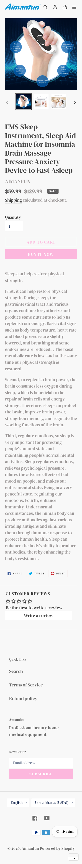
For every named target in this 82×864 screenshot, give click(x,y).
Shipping (13, 200)
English (17, 802)
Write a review (38, 615)
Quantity (13, 217)
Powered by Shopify (57, 848)
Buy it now (41, 254)
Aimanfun (30, 848)
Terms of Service (26, 685)
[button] (73, 858)
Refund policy (23, 698)
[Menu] (74, 6)
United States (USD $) (52, 802)
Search (16, 671)
